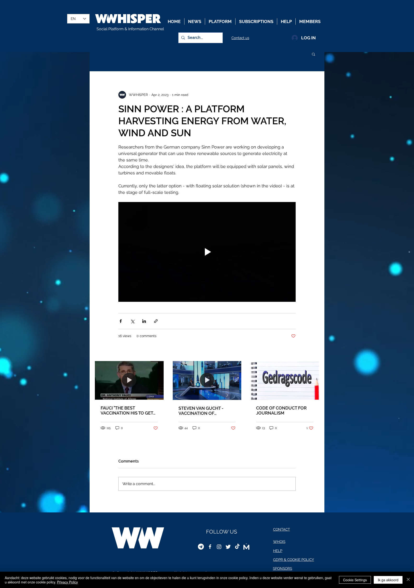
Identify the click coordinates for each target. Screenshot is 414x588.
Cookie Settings (355, 579)
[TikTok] (237, 547)
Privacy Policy (67, 582)
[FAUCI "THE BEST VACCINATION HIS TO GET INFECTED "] (129, 380)
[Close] (408, 580)
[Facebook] (210, 547)
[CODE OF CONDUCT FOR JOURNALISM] (284, 380)
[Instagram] (219, 547)
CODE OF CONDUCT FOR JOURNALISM (281, 410)
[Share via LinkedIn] (144, 321)
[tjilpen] (228, 547)
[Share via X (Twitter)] (132, 321)
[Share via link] (156, 321)
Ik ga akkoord (388, 579)
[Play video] (207, 252)
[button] (313, 54)
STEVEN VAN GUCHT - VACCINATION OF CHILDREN (201, 411)
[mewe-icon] (246, 547)
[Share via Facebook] (120, 321)
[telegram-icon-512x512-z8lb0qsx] (201, 547)
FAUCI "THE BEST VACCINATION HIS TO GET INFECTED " (127, 410)
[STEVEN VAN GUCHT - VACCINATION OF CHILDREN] (207, 380)
